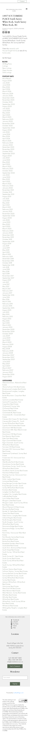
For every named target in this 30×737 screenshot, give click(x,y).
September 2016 (8, 295)
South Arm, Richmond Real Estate (14, 548)
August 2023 (7, 156)
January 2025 (7, 121)
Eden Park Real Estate (10, 438)
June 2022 (6, 177)
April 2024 (6, 138)
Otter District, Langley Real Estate (14, 515)
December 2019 (8, 235)
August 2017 (6, 280)
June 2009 (6, 338)
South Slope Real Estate (10, 550)
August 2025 (7, 106)
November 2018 (8, 261)
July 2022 (6, 175)
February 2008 (7, 351)
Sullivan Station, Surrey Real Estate (15, 571)
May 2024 (6, 136)
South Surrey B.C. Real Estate (12, 556)
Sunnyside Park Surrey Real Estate (14, 573)
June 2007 (6, 361)
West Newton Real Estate (11, 591)
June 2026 (6, 85)
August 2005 (7, 376)
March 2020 (6, 228)
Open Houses (7, 70)
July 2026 (6, 83)
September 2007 (8, 359)
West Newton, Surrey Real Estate (14, 593)
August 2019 (6, 243)
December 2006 (8, 374)
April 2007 (6, 366)
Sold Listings (6, 72)
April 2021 (6, 205)
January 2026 (7, 96)
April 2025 (6, 115)
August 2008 (7, 346)
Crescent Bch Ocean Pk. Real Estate (15, 419)
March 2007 (6, 368)
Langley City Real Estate (11, 492)
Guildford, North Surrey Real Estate (15, 470)
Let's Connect (15, 666)
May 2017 (5, 286)
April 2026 (6, 89)
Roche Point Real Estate (10, 541)
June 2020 (6, 222)
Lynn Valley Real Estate (10, 498)
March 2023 (6, 166)
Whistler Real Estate (9, 597)
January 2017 (7, 293)
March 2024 (6, 141)
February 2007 (7, 370)
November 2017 (8, 276)
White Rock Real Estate (10, 599)
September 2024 (8, 128)
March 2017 (6, 289)
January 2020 (7, 233)
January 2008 (7, 353)
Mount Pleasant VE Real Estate (13, 507)
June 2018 (6, 269)
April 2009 (6, 340)
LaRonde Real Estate (9, 496)
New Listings (7, 68)
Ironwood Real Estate (10, 481)
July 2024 (6, 132)
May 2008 (6, 349)
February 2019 (7, 256)
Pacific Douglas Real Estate (11, 520)
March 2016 (6, 301)
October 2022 (7, 171)
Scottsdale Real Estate (10, 545)
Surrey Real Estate (8, 580)
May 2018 (5, 271)
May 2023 (6, 162)
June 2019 (6, 248)
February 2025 (7, 119)
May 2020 (6, 224)
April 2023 (6, 164)
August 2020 (7, 218)
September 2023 (8, 153)
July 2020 (6, 220)
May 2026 (6, 87)
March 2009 (6, 342)
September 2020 (8, 216)
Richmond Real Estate (10, 539)
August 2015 (6, 310)
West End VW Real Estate (11, 588)
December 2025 (8, 98)
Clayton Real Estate (9, 410)
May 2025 (6, 113)
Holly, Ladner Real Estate (11, 479)
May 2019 (5, 250)
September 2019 (8, 241)
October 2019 (7, 239)
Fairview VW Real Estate (11, 447)
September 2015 (8, 308)
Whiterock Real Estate (10, 606)
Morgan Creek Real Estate (11, 500)
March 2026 (6, 91)
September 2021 (8, 194)
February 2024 (7, 143)
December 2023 (8, 147)
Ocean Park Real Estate (10, 513)
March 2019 (6, 254)
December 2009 (8, 329)
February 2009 (7, 344)
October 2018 (7, 263)
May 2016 (5, 299)
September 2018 (8, 265)
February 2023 (7, 168)
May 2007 (6, 364)
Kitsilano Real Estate (9, 490)
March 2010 (6, 325)
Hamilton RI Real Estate (10, 473)
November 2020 (8, 213)
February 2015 (7, 316)
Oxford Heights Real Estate (12, 518)
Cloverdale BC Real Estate (11, 412)
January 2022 (7, 188)
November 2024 (8, 123)
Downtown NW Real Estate (12, 428)
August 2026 (7, 81)
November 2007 (8, 357)
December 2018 (8, 258)
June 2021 (6, 201)
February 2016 (7, 304)
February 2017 (7, 291)
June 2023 (6, 160)
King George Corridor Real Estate (14, 483)
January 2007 (7, 372)
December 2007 (8, 355)
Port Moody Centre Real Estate (13, 537)
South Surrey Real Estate (11, 558)
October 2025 (7, 102)
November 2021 (8, 190)
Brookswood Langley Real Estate (14, 389)
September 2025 (8, 104)
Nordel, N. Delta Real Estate (12, 511)
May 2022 (6, 179)
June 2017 (6, 284)
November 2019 (8, 237)
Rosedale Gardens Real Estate (13, 543)
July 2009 (6, 336)
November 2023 (8, 149)
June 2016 (6, 297)
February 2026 (7, 93)
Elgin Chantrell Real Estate (11, 440)
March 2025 (6, 117)
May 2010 (6, 321)
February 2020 (7, 231)
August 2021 (6, 196)
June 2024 (6, 134)
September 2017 (8, 278)
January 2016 (7, 306)
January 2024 (7, 145)
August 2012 (6, 319)
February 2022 (7, 186)
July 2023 (6, 158)
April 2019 (6, 252)
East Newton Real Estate (11, 436)
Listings (5, 66)
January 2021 (7, 211)
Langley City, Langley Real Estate (14, 494)
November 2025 (8, 100)
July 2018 (5, 267)
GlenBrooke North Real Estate (13, 462)
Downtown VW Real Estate (12, 434)
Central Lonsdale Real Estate (12, 400)
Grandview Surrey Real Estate (13, 464)
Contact (22, 1)
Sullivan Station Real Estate (12, 569)
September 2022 (8, 173)
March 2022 (6, 184)
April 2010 (6, 323)
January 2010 (7, 327)
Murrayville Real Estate (10, 509)
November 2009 (8, 331)
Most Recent (6, 78)
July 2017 (5, 282)
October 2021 (7, 192)
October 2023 (7, 151)
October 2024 (7, 126)
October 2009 (7, 334)
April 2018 (6, 273)
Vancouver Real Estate (10, 586)
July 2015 (5, 312)
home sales (6, 53)
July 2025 (6, 108)
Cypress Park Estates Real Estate (13, 425)
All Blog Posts (7, 64)
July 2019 (5, 246)
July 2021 (5, 198)
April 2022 (6, 181)
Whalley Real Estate (9, 595)
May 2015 (5, 314)
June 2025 (6, 111)
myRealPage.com (18, 692)
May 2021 (5, 203)
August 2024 (7, 130)
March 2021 (6, 207)
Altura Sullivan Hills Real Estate (13, 387)
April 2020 (6, 226)
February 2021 (7, 209)
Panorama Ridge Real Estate (12, 526)
